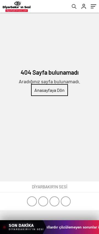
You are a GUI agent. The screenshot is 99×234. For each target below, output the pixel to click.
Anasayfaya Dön (49, 90)
